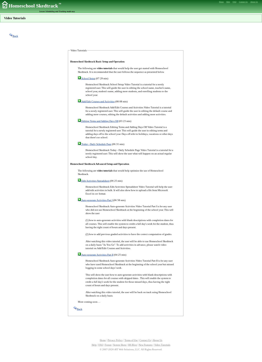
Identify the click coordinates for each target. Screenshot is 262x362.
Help (94, 344)
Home (103, 340)
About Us (157, 340)
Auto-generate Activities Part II (97, 254)
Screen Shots (119, 344)
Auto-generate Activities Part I (97, 200)
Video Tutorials (162, 344)
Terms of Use (131, 340)
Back (15, 36)
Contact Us (145, 340)
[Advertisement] (131, 35)
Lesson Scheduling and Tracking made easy (57, 11)
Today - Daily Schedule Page (96, 144)
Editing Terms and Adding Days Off (99, 121)
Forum (108, 344)
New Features (145, 344)
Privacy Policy (115, 340)
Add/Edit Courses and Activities (98, 101)
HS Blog (132, 344)
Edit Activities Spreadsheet (95, 180)
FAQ (100, 344)
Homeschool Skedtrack (35, 6)
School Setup (88, 78)
